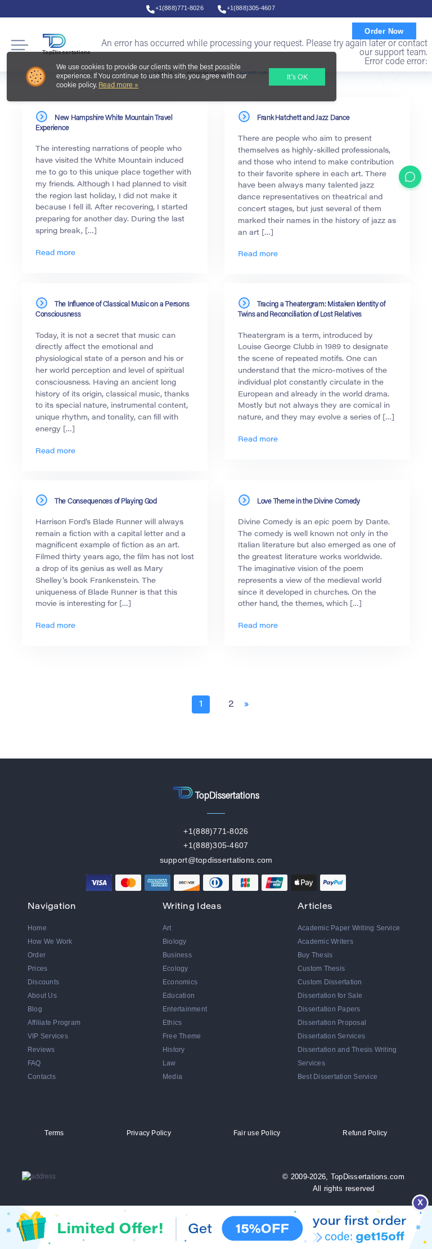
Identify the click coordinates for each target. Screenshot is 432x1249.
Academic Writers (325, 941)
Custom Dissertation (330, 982)
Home (37, 928)
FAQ (34, 1063)
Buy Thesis (315, 955)
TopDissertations (66, 52)
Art (167, 928)
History (174, 1050)
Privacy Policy (149, 1133)
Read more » (118, 85)
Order (37, 955)
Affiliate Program (54, 1023)
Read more (55, 253)
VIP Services (48, 1036)
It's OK (297, 77)
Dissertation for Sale (330, 996)
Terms (54, 1133)
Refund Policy (365, 1133)
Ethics (172, 1023)
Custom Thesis (321, 969)
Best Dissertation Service (337, 1077)
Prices (37, 969)
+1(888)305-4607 (251, 8)
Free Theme (182, 1036)
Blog (35, 1009)
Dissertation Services (331, 1036)
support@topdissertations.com (216, 859)
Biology (175, 941)
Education (179, 996)
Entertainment (185, 1009)
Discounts (43, 982)
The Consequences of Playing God (106, 501)
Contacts (42, 1077)
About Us (42, 996)
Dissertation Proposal (332, 1023)
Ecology (175, 969)
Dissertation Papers (329, 1009)
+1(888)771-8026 (179, 8)
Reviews (41, 1050)
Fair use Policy (257, 1133)
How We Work (50, 941)
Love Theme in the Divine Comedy (308, 501)
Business (177, 955)
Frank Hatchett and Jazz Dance (303, 118)
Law (169, 1063)
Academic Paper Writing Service (349, 928)
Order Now (384, 31)
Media (172, 1077)
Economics (180, 982)
